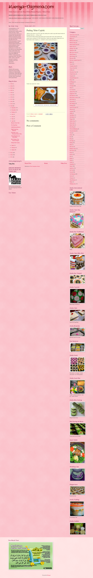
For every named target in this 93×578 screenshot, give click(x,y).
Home (46, 163)
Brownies (72, 58)
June (13, 116)
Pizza (71, 138)
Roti (70, 156)
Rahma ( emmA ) (34, 114)
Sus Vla (71, 170)
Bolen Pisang (72, 54)
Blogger (48, 575)
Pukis (71, 144)
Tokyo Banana (72, 180)
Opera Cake (72, 125)
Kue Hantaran (72, 95)
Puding (31, 116)
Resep (71, 152)
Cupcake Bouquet (73, 78)
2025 (11, 83)
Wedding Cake (73, 183)
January (13, 149)
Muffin (71, 113)
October (13, 112)
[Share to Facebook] (50, 114)
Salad (71, 160)
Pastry (71, 134)
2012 (11, 154)
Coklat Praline (73, 74)
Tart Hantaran (72, 174)
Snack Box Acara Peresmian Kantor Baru (16, 133)
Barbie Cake (72, 46)
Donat (71, 79)
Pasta (71, 132)
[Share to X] (49, 114)
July (12, 114)
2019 (11, 94)
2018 (11, 97)
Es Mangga (72, 81)
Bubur (71, 62)
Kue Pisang (72, 99)
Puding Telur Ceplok (15, 142)
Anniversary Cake (73, 34)
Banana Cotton (73, 40)
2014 (11, 105)
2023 (11, 88)
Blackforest (72, 50)
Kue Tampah (72, 103)
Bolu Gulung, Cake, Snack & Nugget (15, 140)
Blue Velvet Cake (73, 52)
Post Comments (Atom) (35, 166)
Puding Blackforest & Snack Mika (15, 136)
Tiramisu (71, 178)
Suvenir (71, 172)
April (13, 121)
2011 (11, 157)
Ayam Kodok (72, 36)
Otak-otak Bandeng (74, 129)
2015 (11, 103)
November (14, 110)
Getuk (71, 83)
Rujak (71, 158)
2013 (11, 152)
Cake (71, 64)
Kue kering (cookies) (74, 97)
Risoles (71, 154)
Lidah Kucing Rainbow (16, 127)
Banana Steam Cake (74, 44)
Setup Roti (72, 164)
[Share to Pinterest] (52, 114)
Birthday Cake (73, 48)
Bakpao (71, 38)
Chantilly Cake (73, 66)
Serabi (71, 162)
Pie (70, 136)
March (13, 145)
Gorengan (72, 85)
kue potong (72, 101)
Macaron (71, 109)
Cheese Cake (72, 68)
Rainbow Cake (73, 148)
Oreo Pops (72, 127)
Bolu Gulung (72, 56)
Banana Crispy (73, 42)
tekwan (71, 176)
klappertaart (72, 93)
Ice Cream (72, 89)
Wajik (71, 182)
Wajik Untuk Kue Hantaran (14, 130)
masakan (71, 111)
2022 (11, 90)
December (14, 107)
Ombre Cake (72, 121)
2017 (11, 99)
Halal (71, 87)
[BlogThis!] (47, 114)
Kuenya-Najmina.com (31, 7)
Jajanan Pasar (72, 91)
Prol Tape (72, 140)
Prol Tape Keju (14, 125)
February (13, 147)
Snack (34, 116)
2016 (11, 101)
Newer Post (28, 163)
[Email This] (46, 114)
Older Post (64, 163)
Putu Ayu (72, 146)
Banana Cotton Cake (15, 123)
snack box (72, 168)
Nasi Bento (72, 115)
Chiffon (71, 70)
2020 (11, 92)
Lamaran (71, 105)
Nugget (71, 119)
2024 (11, 86)
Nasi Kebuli (72, 117)
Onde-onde (72, 123)
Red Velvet (72, 150)
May (13, 118)
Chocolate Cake (73, 72)
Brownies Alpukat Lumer (75, 60)
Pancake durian (73, 131)
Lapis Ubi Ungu (73, 107)
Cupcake (71, 76)
